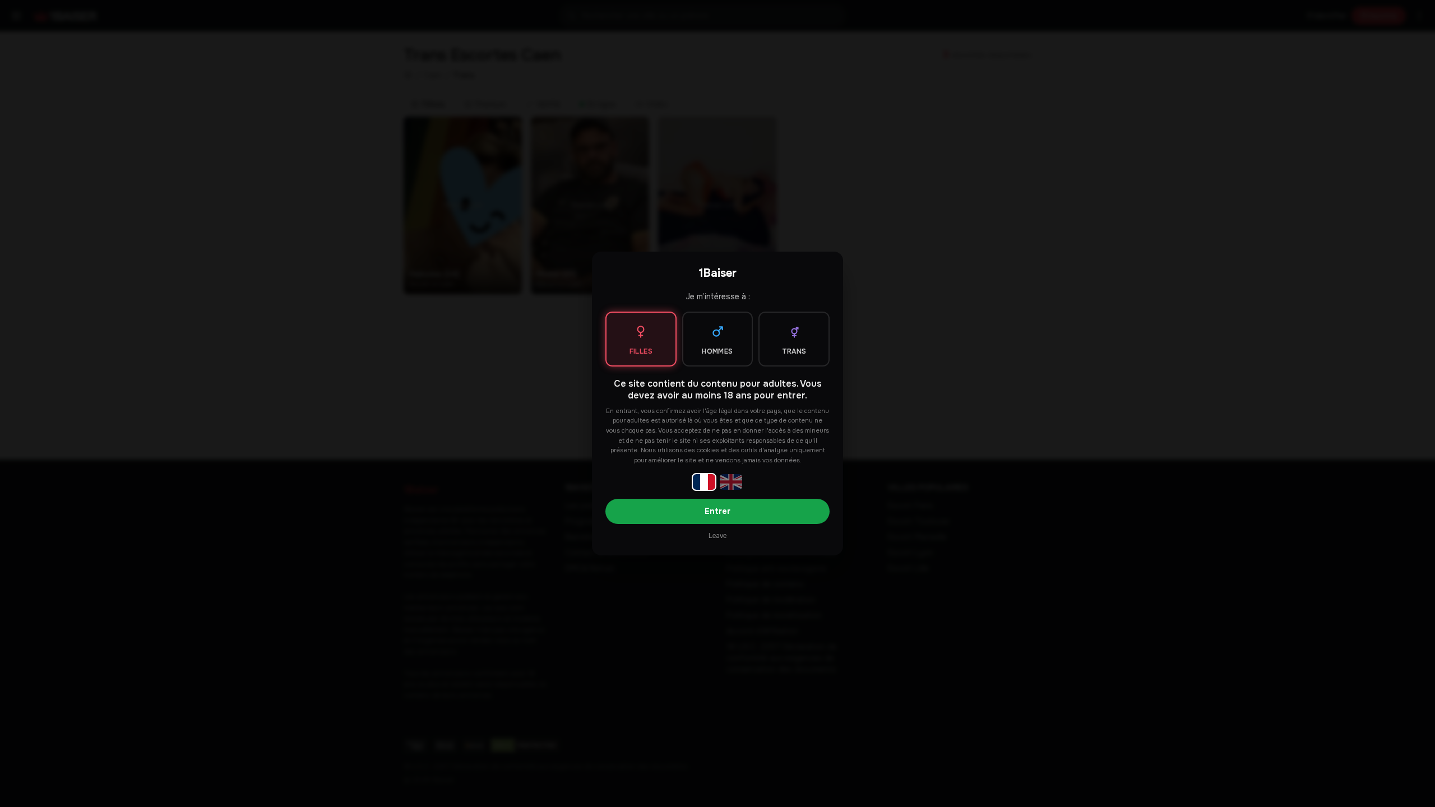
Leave (717, 535)
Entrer (717, 511)
